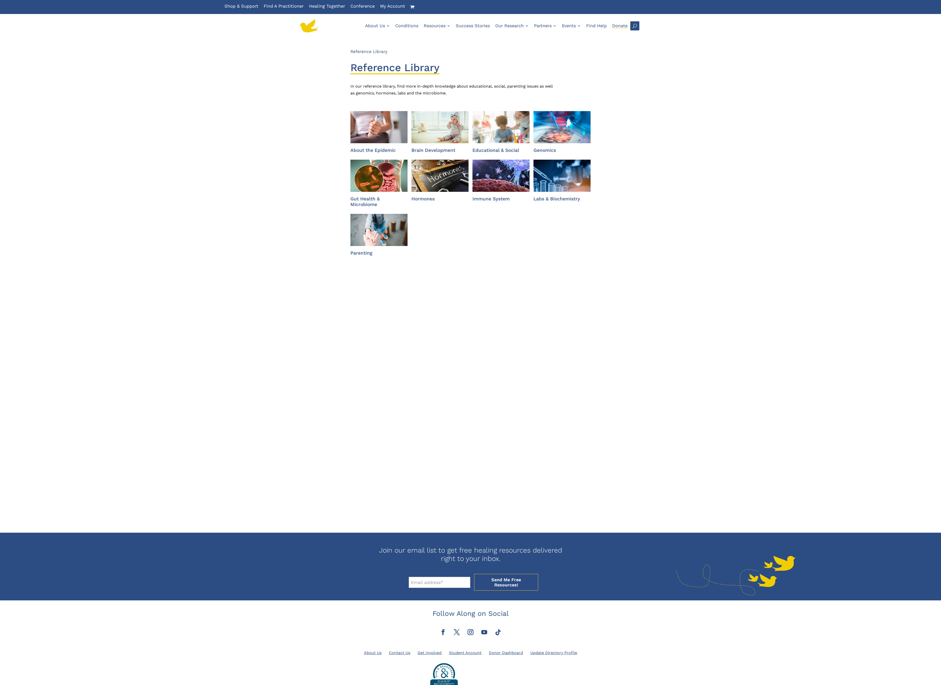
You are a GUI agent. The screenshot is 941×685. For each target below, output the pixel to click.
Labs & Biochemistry (556, 199)
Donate (620, 25)
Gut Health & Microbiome (365, 201)
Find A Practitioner (284, 6)
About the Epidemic (373, 150)
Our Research (509, 25)
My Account (392, 6)
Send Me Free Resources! (506, 582)
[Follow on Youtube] (484, 632)
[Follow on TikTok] (498, 632)
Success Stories (473, 25)
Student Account (465, 652)
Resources (435, 25)
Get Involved (430, 652)
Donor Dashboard (506, 652)
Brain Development (433, 150)
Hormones (423, 199)
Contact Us (399, 652)
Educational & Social (495, 150)
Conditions (406, 25)
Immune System (491, 199)
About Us (375, 25)
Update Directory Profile (553, 652)
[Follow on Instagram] (470, 632)
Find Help (596, 25)
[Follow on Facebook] (443, 632)
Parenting (361, 253)
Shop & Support (241, 6)
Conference (362, 6)
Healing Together (327, 6)
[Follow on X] (457, 632)
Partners (543, 25)
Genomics (544, 150)
